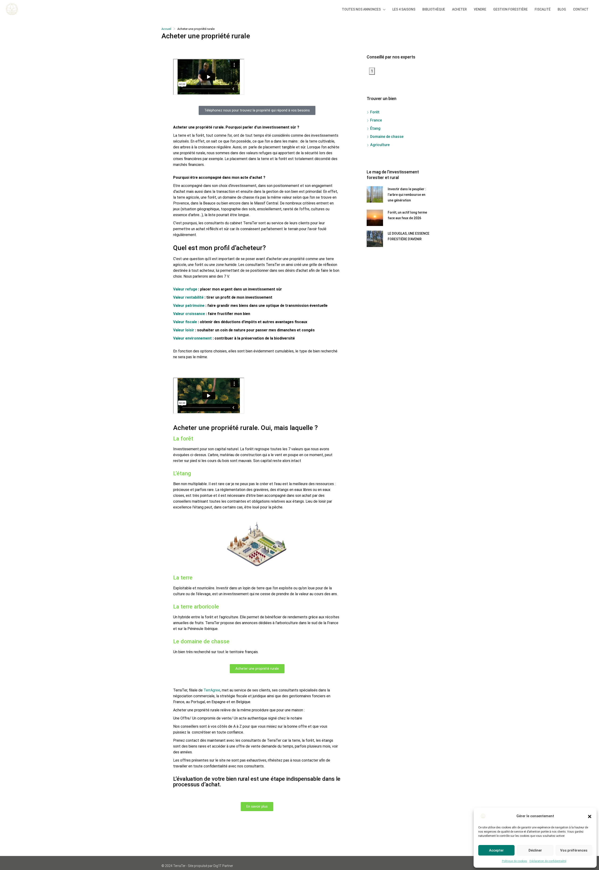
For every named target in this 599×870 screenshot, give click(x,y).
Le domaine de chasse (201, 641)
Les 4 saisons (403, 9)
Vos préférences (573, 850)
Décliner (535, 850)
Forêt (375, 112)
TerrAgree (212, 690)
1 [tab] (372, 71)
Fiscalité (543, 9)
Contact (580, 9)
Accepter (496, 850)
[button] (589, 816)
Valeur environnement (192, 338)
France (376, 120)
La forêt (183, 438)
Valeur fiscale (185, 322)
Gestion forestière (510, 9)
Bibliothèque (433, 9)
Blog (562, 9)
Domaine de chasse (386, 136)
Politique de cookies (514, 861)
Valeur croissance (189, 313)
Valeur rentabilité (188, 297)
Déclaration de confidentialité (548, 861)
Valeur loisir (183, 330)
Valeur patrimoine (189, 305)
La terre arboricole (196, 606)
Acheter (459, 9)
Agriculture (380, 145)
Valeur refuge (185, 289)
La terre (183, 577)
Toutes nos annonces (361, 9)
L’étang (182, 473)
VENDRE (480, 9)
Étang (375, 128)
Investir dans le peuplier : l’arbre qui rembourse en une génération (407, 194)
